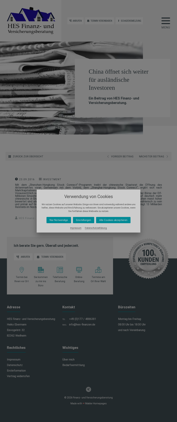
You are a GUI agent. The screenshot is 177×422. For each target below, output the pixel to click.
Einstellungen (83, 220)
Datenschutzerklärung (96, 228)
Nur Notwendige (59, 220)
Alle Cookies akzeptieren (113, 220)
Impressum (75, 228)
